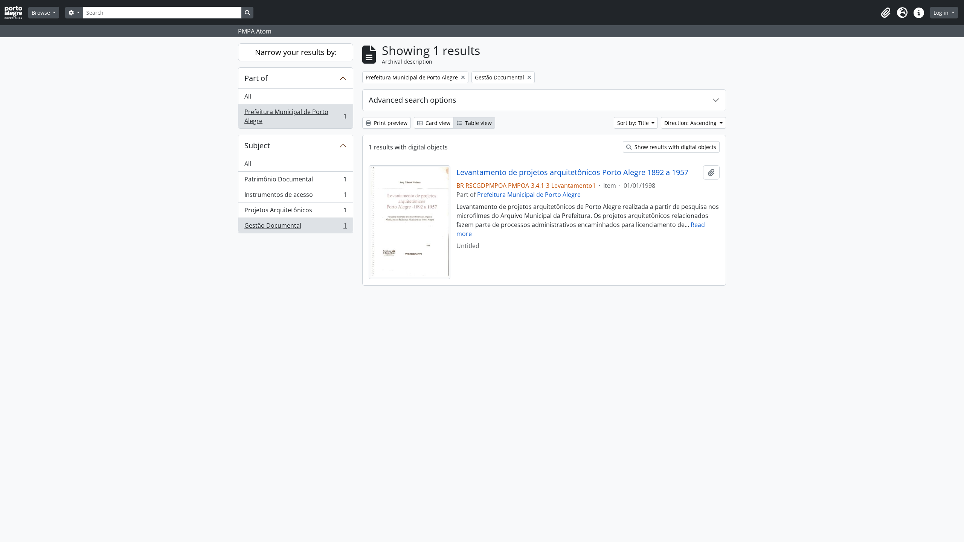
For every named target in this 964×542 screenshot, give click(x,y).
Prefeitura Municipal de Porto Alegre (295, 116)
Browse (42, 12)
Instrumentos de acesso (295, 196)
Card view (437, 122)
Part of (256, 78)
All (247, 96)
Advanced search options (412, 100)
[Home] (16, 12)
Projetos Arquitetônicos (295, 212)
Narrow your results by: (296, 52)
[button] (885, 13)
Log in (941, 12)
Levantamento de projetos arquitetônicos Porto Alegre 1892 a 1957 (572, 172)
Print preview (389, 122)
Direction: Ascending (691, 122)
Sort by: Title (633, 122)
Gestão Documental (295, 227)
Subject (257, 145)
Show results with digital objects (674, 147)
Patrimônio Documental (295, 181)
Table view (478, 122)
